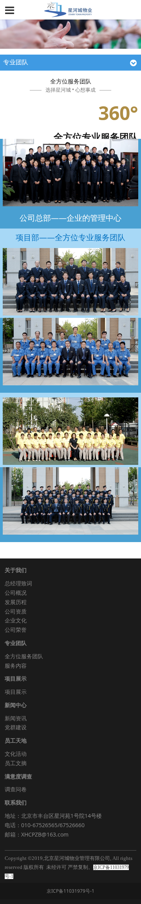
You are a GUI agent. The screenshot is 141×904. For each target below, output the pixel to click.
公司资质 (16, 611)
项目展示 (16, 691)
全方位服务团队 (24, 656)
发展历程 (16, 602)
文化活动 (16, 753)
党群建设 (16, 727)
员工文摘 (16, 763)
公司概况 (16, 592)
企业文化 (16, 620)
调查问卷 (16, 789)
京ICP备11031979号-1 (70, 891)
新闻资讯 (16, 718)
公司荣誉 (16, 629)
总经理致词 (18, 583)
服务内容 (16, 665)
